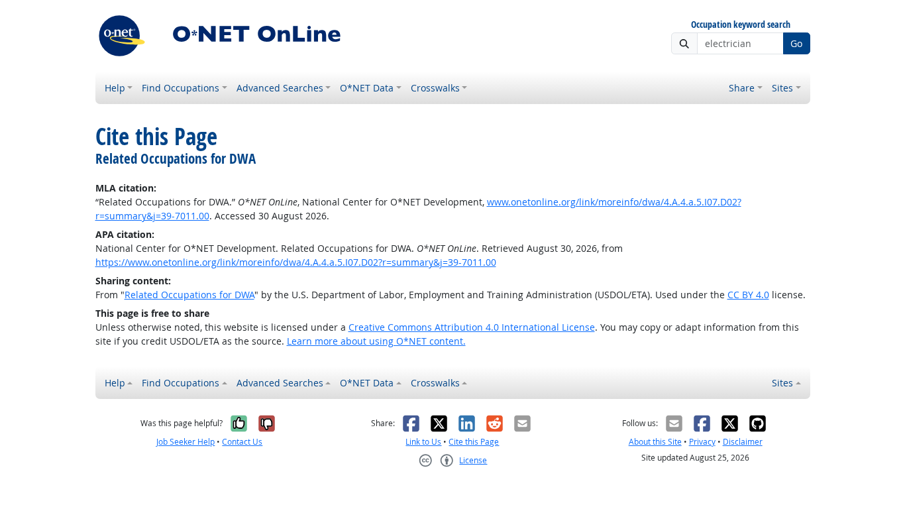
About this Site (655, 441)
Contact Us (242, 441)
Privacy (702, 441)
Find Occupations (180, 88)
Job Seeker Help (185, 441)
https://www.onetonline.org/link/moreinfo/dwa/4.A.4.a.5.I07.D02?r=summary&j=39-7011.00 (295, 262)
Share (742, 88)
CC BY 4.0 (748, 294)
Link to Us (423, 441)
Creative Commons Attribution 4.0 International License (471, 327)
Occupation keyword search (740, 24)
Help (115, 88)
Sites (782, 88)
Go (796, 43)
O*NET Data (367, 88)
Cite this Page (474, 441)
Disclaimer (743, 441)
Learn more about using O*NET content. (376, 341)
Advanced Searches (280, 88)
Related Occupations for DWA (189, 294)
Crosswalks (435, 88)
